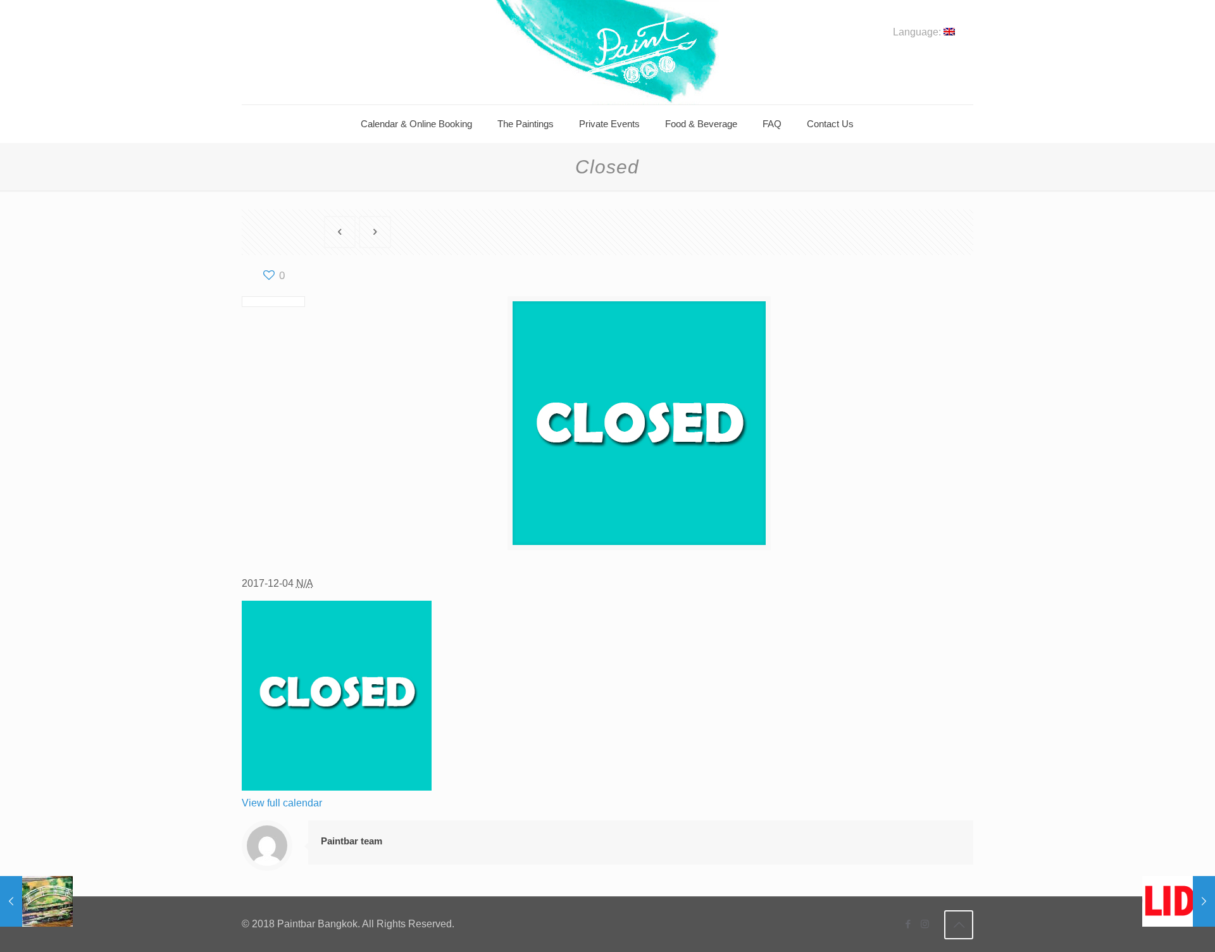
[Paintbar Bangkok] (607, 52)
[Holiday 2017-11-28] (1178, 901)
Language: (918, 32)
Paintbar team (351, 841)
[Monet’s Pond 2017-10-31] (36, 901)
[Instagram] (925, 923)
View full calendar (282, 803)
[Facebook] (907, 923)
